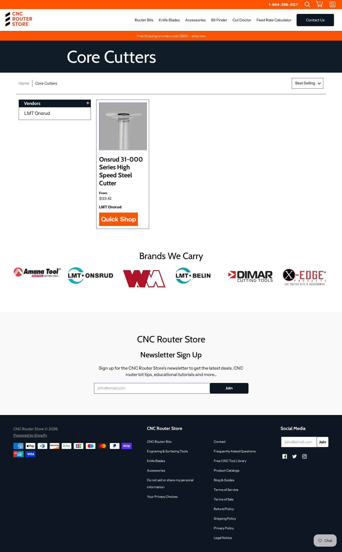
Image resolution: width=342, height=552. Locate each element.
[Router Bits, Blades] (251, 275)
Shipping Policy (225, 518)
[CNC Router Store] (18, 20)
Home (24, 83)
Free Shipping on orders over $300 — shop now (171, 36)
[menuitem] (307, 4)
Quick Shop (118, 219)
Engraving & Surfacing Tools (167, 451)
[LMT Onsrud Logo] (91, 275)
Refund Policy (224, 509)
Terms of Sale (224, 499)
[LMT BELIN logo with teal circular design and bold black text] (198, 275)
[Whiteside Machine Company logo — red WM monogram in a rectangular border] (144, 279)
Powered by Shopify (30, 435)
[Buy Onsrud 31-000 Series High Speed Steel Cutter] (122, 126)
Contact (220, 442)
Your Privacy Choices (162, 497)
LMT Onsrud (37, 113)
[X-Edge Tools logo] (305, 277)
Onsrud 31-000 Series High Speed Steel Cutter (121, 171)
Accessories (156, 470)
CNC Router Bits (159, 442)
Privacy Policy (224, 528)
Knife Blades (156, 461)
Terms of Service (226, 490)
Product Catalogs (226, 470)
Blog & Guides (224, 480)
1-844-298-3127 (283, 4)
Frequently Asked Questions (235, 451)
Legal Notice (223, 538)
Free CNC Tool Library (230, 461)
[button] (319, 4)
